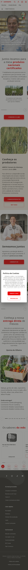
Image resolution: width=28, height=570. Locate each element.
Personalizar (14, 298)
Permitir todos (14, 293)
